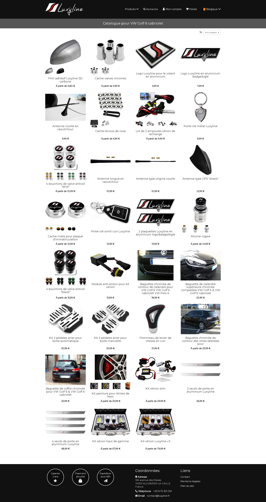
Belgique (212, 9)
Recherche (152, 9)
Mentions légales (190, 481)
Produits (130, 9)
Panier (193, 9)
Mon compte (173, 9)
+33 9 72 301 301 (162, 491)
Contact (185, 476)
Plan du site (187, 485)
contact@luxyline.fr (158, 495)
